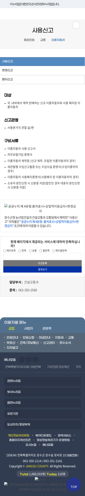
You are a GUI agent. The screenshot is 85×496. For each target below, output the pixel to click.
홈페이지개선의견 (20, 440)
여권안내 (44, 338)
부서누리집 (14, 392)
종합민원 (29, 40)
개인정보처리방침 (18, 435)
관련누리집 (14, 381)
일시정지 (35, 360)
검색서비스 (64, 435)
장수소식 (65, 343)
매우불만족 (61, 250)
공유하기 (76, 25)
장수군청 (15, 15)
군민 (11, 328)
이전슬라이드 (22, 360)
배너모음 (47, 445)
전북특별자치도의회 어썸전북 (23, 367)
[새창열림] (40, 479)
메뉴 (66, 13)
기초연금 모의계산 (58, 367)
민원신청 (28, 338)
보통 (34, 250)
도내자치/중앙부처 (18, 424)
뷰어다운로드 (43, 435)
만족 (23, 250)
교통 (43, 40)
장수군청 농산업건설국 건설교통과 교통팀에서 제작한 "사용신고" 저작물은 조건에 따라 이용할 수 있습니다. (41, 221)
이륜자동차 (58, 40)
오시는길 (31, 445)
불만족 (46, 250)
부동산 (11, 343)
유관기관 (12, 414)
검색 (80, 13)
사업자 (28, 328)
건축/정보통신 (29, 343)
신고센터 (49, 343)
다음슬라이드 (29, 360)
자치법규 (12, 348)
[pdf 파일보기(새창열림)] (42, 486)
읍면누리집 (14, 403)
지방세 (59, 338)
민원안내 (12, 338)
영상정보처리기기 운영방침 (53, 440)
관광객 (46, 328)
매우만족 (11, 250)
